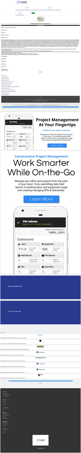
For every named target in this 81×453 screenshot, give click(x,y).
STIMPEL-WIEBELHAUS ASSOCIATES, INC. (40, 23)
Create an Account (10, 290)
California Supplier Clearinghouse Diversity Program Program (10, 86)
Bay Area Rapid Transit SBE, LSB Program (7, 81)
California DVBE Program (5, 94)
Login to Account (4, 401)
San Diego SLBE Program (5, 80)
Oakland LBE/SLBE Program (5, 88)
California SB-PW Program (5, 93)
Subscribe (40, 383)
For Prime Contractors (5, 393)
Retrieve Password (5, 404)
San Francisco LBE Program (5, 78)
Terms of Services (4, 430)
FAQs (3, 409)
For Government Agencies (5, 396)
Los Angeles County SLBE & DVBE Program (7, 89)
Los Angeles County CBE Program (6, 83)
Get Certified (4, 425)
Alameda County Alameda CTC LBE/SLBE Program (9, 91)
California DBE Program (4, 76)
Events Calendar (4, 416)
